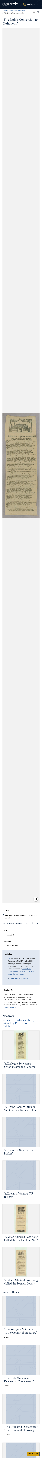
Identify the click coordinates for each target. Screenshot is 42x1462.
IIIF (9, 958)
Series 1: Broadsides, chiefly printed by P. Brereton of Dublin (18, 1023)
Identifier (7, 942)
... (27, 10)
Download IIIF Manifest (19, 978)
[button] (21, 465)
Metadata (8, 954)
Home (4, 10)
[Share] (27, 923)
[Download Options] (37, 923)
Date (6, 931)
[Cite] (32, 923)
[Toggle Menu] (35, 12)
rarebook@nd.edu (11, 1007)
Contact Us (8, 990)
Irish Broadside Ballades (17, 10)
